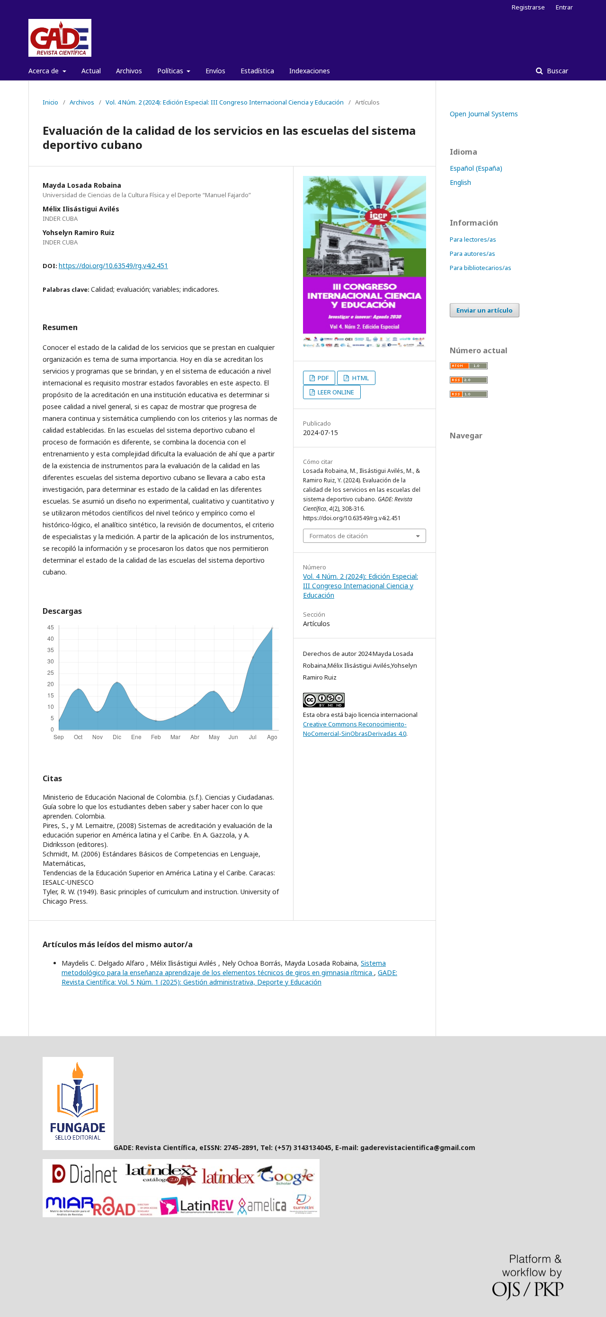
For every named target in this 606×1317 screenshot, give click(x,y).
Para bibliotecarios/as (480, 267)
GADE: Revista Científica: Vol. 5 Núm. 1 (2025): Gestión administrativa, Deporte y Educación (229, 977)
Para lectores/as (473, 239)
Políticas (171, 70)
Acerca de (44, 70)
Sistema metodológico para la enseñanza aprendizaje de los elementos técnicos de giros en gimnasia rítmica (224, 968)
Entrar (564, 7)
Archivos (129, 70)
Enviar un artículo (484, 310)
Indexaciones (309, 70)
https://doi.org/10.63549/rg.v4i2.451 (113, 265)
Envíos (215, 70)
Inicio (50, 102)
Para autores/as (472, 253)
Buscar (556, 70)
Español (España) (476, 168)
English (460, 182)
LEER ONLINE (335, 392)
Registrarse (528, 7)
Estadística (257, 70)
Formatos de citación (339, 536)
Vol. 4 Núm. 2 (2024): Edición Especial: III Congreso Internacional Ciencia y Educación (225, 102)
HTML (360, 378)
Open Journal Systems (484, 113)
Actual (91, 70)
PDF (322, 378)
